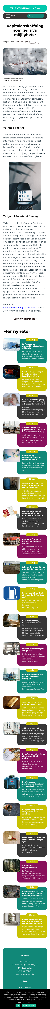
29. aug (32, 367)
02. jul (32, 833)
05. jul (32, 777)
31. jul (32, 616)
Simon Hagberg (23, 42)
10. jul (32, 670)
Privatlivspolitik (28, 1005)
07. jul (32, 698)
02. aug (32, 507)
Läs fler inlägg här (25, 318)
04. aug (32, 451)
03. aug (32, 479)
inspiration (34, 43)
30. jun (32, 915)
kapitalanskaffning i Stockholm (19, 307)
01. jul (32, 887)
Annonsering (25, 987)
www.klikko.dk (27, 974)
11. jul (32, 644)
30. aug (32, 340)
